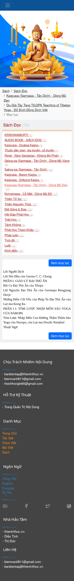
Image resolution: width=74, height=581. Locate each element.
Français (8, 488)
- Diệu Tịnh (10, 536)
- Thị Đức (9, 540)
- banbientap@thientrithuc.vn (22, 373)
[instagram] (69, 505)
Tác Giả (7, 437)
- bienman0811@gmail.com (21, 378)
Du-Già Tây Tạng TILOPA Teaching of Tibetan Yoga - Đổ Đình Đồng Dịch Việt (37, 107)
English (7, 483)
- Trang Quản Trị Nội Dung (20, 406)
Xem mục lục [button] (60, 263)
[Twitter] (47, 505)
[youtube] (5, 505)
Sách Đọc (21, 90)
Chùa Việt (9, 442)
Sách (5, 90)
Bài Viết (7, 447)
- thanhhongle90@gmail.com (22, 383)
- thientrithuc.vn (13, 531)
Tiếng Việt (9, 478)
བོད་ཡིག (7, 492)
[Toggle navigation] (7, 5)
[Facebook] (26, 505)
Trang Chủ (9, 433)
